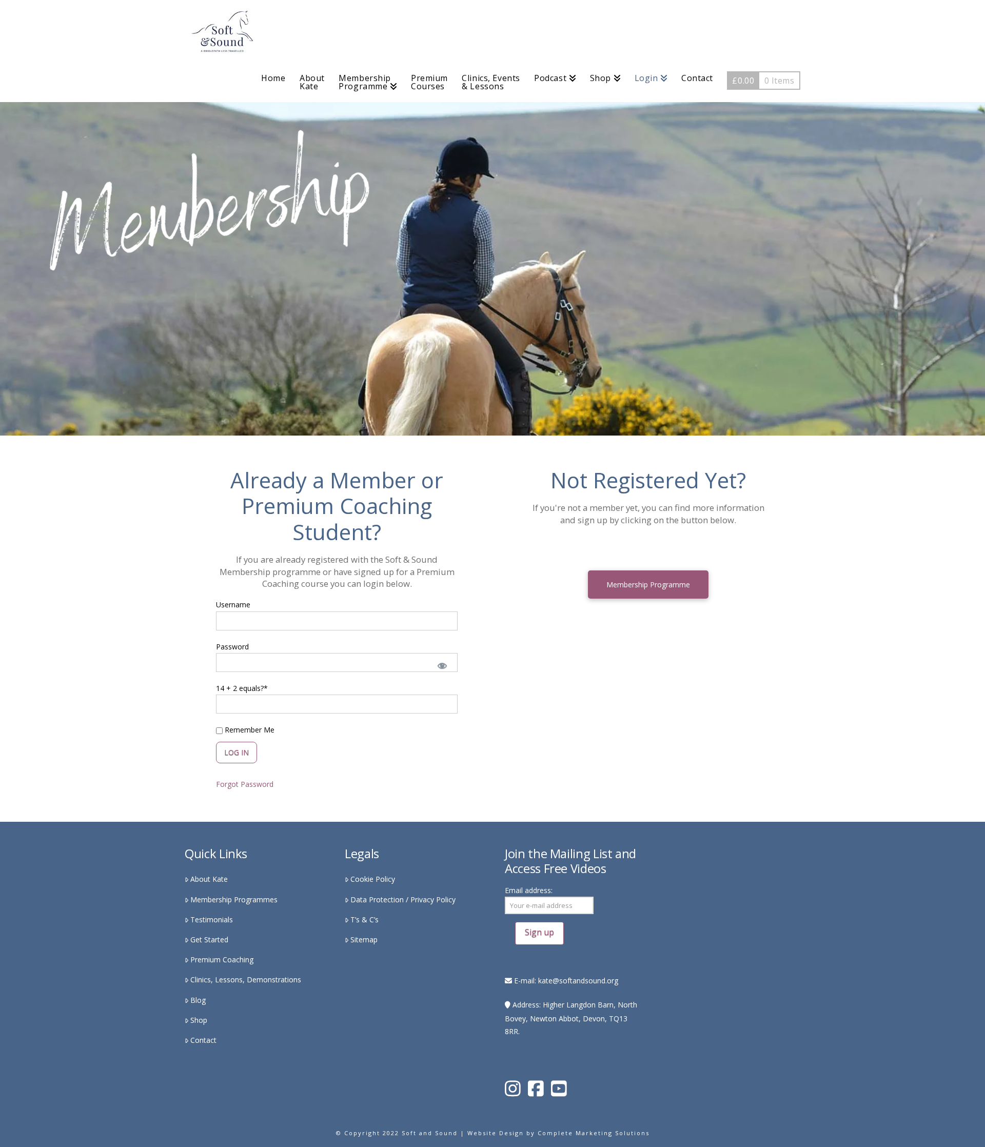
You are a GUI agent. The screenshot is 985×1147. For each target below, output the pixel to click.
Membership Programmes (234, 899)
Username (233, 604)
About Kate (209, 879)
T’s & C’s (364, 919)
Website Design (495, 1133)
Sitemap (364, 939)
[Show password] (442, 665)
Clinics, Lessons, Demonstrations (245, 979)
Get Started (209, 939)
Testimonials (211, 919)
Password (232, 646)
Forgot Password (244, 784)
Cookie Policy (372, 879)
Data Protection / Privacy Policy (403, 899)
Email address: (529, 890)
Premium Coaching (221, 959)
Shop (198, 1020)
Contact (203, 1040)
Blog (198, 1000)
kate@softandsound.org (578, 980)
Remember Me (248, 730)
